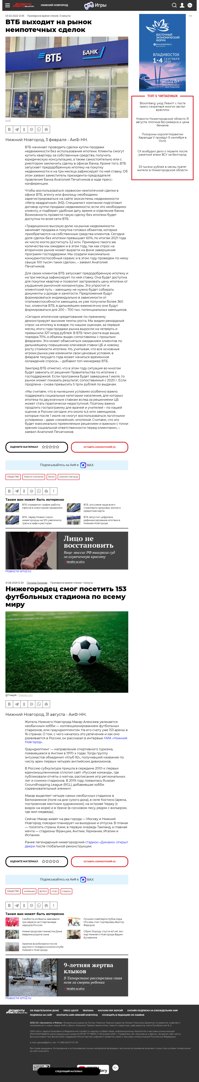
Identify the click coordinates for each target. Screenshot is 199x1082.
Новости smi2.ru (18, 571)
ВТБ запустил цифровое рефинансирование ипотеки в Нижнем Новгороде (102, 520)
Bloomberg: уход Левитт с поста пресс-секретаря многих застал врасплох (162, 107)
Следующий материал (68, 1071)
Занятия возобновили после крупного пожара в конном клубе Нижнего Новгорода (42, 946)
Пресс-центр (70, 1010)
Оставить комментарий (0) (100, 447)
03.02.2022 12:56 (14, 15)
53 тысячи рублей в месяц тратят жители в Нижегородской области (162, 168)
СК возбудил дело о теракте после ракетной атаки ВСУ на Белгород (163, 153)
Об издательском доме (44, 1010)
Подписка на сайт (41, 1015)
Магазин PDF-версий (110, 1010)
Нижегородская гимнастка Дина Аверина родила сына (42, 933)
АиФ (8, 120)
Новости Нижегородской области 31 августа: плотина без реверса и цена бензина (162, 122)
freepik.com (25, 695)
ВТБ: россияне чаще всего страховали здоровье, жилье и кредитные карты (102, 507)
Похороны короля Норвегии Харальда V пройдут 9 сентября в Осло (163, 138)
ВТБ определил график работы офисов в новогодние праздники (42, 506)
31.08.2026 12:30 (14, 582)
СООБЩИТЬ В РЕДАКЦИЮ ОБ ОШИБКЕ (123, 1015)
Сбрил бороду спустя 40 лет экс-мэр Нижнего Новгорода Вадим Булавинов (104, 934)
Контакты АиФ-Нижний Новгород (77, 1015)
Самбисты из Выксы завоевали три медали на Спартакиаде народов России (40, 922)
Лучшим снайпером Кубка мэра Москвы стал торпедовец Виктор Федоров (104, 922)
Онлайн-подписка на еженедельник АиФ (152, 1010)
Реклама (88, 1010)
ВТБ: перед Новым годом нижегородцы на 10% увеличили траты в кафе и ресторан (41, 520)
